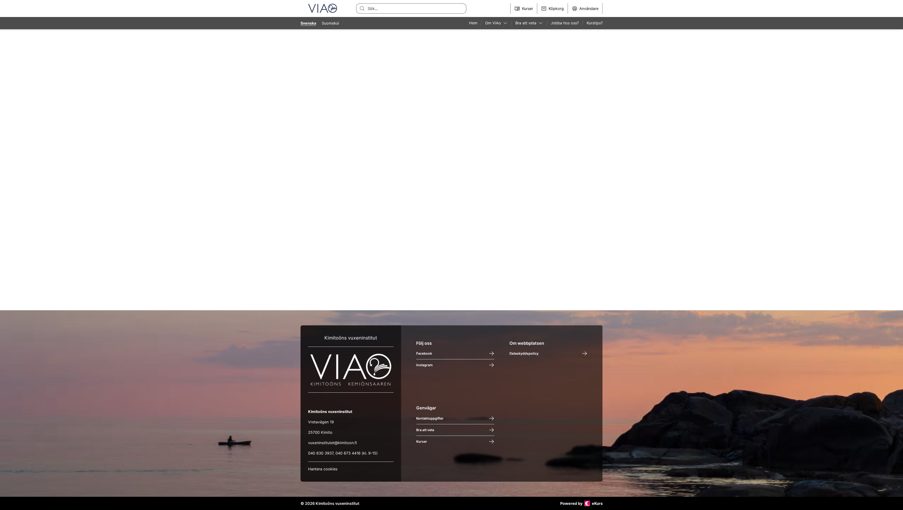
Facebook (424, 353)
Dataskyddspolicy (523, 353)
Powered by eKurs (581, 503)
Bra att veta (425, 430)
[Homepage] (323, 8)
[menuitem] (475, 23)
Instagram (424, 365)
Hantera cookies (322, 469)
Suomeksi (330, 23)
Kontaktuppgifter (430, 418)
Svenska (308, 23)
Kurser (421, 441)
